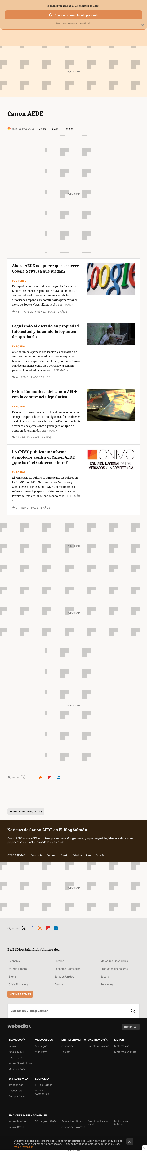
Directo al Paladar (98, 1046)
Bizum (55, 128)
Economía (36, 855)
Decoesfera (15, 1090)
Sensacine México (72, 1121)
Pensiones (106, 984)
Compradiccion (17, 1096)
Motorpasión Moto (125, 1051)
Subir (128, 1026)
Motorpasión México (121, 1123)
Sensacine (67, 1046)
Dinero (43, 128)
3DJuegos (41, 1046)
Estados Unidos (81, 855)
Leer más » (65, 304)
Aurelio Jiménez (34, 311)
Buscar (133, 1010)
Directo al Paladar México (98, 1123)
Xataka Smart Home (20, 1063)
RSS (41, 777)
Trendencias (16, 1084)
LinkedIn (59, 777)
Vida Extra (41, 1051)
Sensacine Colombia (73, 1126)
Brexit (64, 855)
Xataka (12, 1046)
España (100, 855)
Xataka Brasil (16, 1126)
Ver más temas (20, 994)
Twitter (23, 777)
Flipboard (50, 777)
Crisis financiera (18, 984)
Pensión (69, 128)
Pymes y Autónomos (42, 1092)
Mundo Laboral (18, 968)
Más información (23, 1146)
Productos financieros (114, 968)
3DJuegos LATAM (45, 1121)
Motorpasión (121, 1046)
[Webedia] (19, 1026)
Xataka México (17, 1121)
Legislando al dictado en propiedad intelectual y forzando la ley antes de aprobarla (45, 331)
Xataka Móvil (16, 1051)
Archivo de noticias (27, 811)
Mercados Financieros (114, 960)
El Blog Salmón (43, 1084)
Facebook (32, 777)
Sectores (19, 280)
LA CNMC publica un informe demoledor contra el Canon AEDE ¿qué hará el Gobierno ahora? (43, 457)
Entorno (18, 346)
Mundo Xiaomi (17, 1068)
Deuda (59, 984)
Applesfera (15, 1057)
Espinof (65, 1051)
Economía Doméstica (68, 968)
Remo (25, 377)
